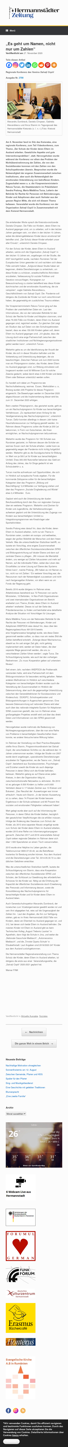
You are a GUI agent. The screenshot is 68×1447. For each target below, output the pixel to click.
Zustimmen (11, 1441)
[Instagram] (15, 65)
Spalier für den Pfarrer (16, 1078)
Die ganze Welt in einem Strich (34, 1043)
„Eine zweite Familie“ (16, 1096)
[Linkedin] (28, 65)
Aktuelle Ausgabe (29, 1016)
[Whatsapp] (35, 65)
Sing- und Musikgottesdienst (19, 1083)
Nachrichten (34, 1032)
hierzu (15, 1435)
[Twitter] (22, 65)
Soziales (43, 1016)
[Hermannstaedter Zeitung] (34, 12)
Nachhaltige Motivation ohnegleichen (23, 1065)
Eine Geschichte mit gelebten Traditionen (25, 1087)
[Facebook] (9, 65)
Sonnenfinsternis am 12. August (21, 1069)
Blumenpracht (12, 1091)
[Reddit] (41, 65)
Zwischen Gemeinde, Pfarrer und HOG (24, 1074)
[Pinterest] (48, 65)
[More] (54, 65)
